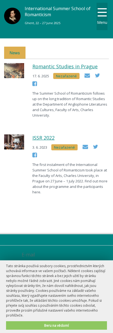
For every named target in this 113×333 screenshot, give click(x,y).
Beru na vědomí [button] (56, 325)
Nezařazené (66, 76)
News (15, 52)
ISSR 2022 (43, 137)
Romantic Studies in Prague (65, 66)
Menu (102, 22)
